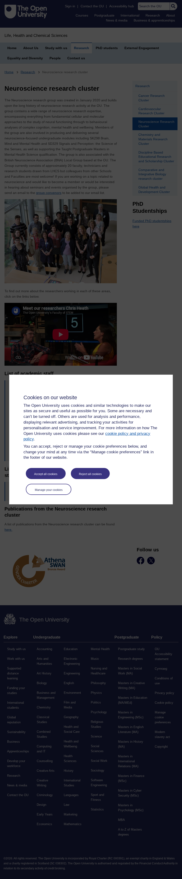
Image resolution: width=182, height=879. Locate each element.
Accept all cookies (45, 474)
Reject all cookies (90, 474)
